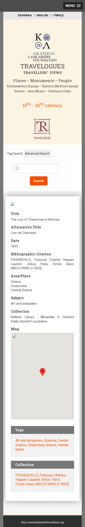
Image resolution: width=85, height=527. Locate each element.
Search (39, 181)
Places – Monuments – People (42, 80)
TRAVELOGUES (42, 66)
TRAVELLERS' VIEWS (42, 72)
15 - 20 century (42, 105)
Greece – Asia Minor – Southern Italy (42, 91)
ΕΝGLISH (42, 15)
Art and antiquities (29, 440)
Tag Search (15, 153)
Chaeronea (36, 445)
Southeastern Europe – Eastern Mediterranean (42, 86)
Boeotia (50, 440)
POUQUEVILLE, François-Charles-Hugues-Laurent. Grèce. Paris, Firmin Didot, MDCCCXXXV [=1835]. (42, 479)
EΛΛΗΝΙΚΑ (25, 15)
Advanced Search (37, 153)
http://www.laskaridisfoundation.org (42, 522)
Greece (51, 445)
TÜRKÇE (58, 15)
